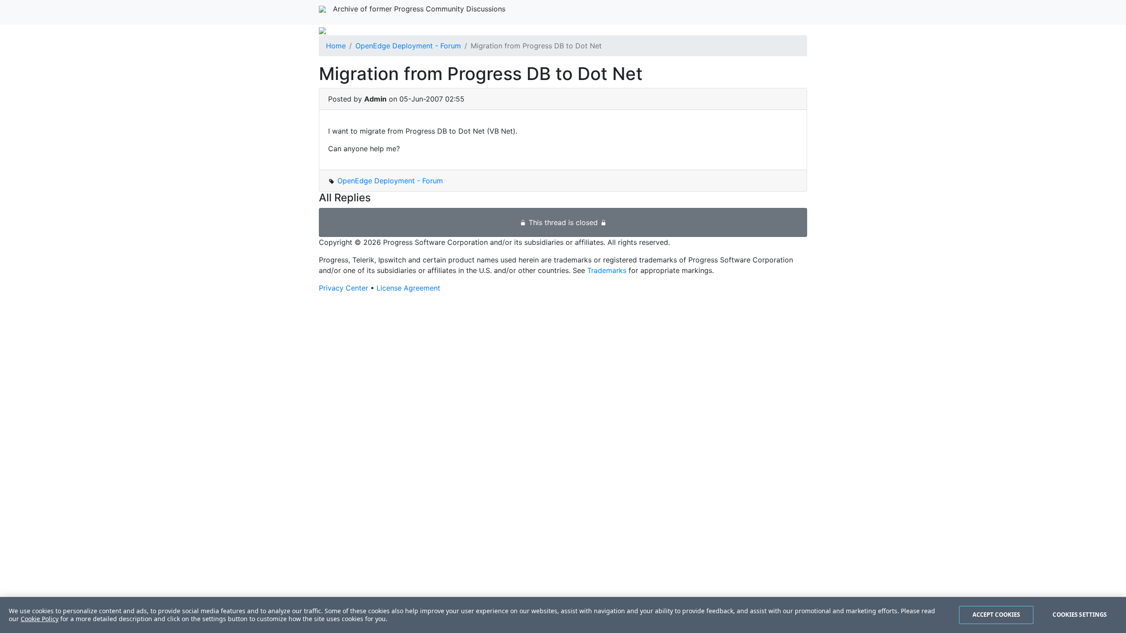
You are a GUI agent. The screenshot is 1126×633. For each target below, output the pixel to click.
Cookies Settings (1080, 614)
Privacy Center (343, 288)
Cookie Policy (39, 619)
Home (336, 45)
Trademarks (606, 270)
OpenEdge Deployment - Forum (408, 45)
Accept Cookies (996, 614)
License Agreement (408, 288)
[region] (563, 615)
